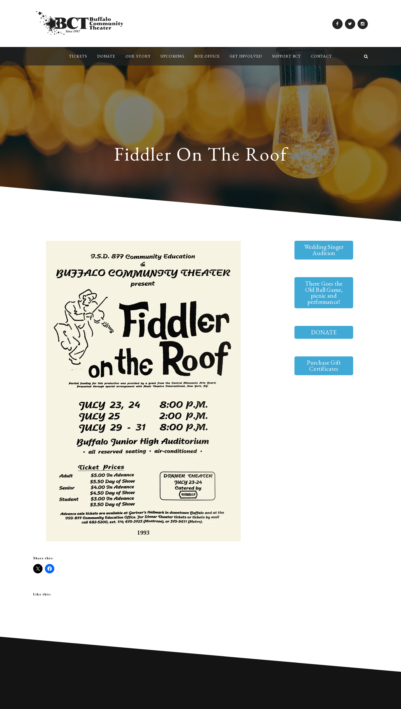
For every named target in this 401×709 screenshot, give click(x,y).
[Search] (366, 56)
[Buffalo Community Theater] (35, 56)
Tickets (78, 56)
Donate (106, 56)
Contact (321, 56)
